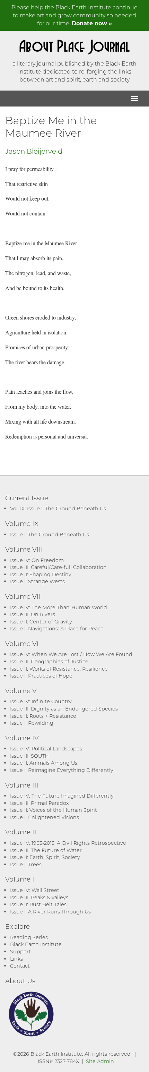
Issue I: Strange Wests (37, 581)
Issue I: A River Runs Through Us (50, 911)
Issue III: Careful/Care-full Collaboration (58, 567)
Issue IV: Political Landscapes (46, 748)
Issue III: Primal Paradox (39, 803)
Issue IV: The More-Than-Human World (58, 607)
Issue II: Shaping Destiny (40, 574)
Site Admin (100, 1061)
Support (20, 951)
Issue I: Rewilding (31, 723)
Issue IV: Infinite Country (41, 701)
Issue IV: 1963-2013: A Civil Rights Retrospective (68, 843)
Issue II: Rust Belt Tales (38, 904)
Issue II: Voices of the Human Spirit (53, 810)
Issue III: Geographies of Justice (49, 661)
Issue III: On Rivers (32, 614)
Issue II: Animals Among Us (43, 762)
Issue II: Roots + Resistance (43, 716)
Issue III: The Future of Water (46, 850)
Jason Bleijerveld (34, 150)
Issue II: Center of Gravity (41, 621)
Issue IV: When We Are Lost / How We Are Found (71, 654)
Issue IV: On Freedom (37, 560)
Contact (20, 965)
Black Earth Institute (36, 944)
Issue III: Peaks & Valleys (39, 897)
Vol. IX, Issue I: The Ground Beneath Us (58, 508)
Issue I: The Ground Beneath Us (49, 534)
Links (16, 958)
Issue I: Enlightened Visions (44, 817)
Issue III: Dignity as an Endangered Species (64, 708)
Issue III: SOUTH (29, 755)
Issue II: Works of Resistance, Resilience (59, 668)
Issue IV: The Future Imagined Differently (62, 795)
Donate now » (92, 23)
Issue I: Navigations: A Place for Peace (57, 628)
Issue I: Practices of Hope (41, 675)
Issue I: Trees (26, 864)
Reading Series (29, 937)
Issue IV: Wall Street (34, 890)
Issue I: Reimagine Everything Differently (61, 770)
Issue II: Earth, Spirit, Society (45, 857)
